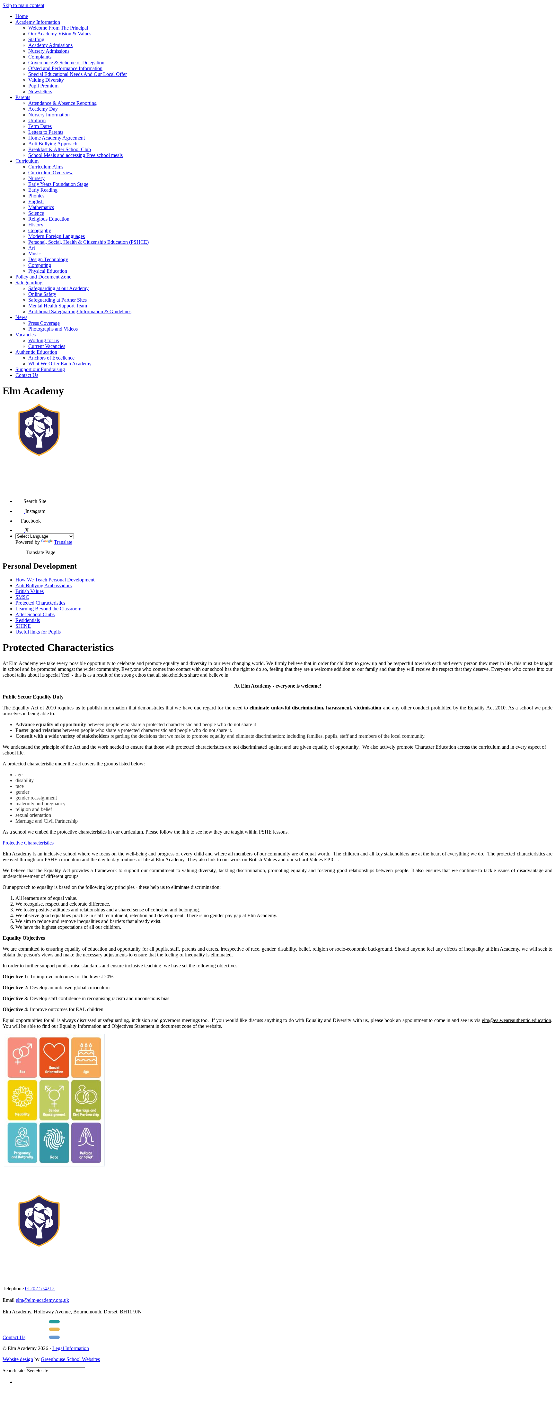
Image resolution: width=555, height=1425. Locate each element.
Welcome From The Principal (58, 28)
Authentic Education (36, 352)
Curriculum (27, 161)
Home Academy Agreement (56, 138)
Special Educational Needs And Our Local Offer (77, 74)
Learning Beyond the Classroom (48, 608)
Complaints (39, 56)
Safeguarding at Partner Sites (57, 300)
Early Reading (42, 190)
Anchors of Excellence (51, 358)
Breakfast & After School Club (59, 149)
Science (36, 213)
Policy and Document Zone (43, 276)
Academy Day (43, 109)
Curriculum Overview (50, 172)
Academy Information (37, 22)
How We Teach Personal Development (54, 579)
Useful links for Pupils (38, 632)
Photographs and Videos (53, 329)
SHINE (23, 626)
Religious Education (48, 219)
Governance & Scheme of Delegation (66, 62)
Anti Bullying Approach (52, 143)
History (35, 224)
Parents (22, 97)
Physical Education (47, 271)
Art (31, 248)
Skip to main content (23, 5)
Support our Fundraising (40, 369)
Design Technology (48, 259)
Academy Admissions (50, 45)
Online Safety (42, 294)
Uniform (37, 120)
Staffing (36, 39)
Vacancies (25, 334)
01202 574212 (40, 1288)
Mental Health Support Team (57, 305)
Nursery (36, 178)
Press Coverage (44, 323)
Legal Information (70, 1348)
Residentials (27, 620)
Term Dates (40, 126)
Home (21, 16)
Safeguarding (28, 282)
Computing (39, 265)
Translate (63, 542)
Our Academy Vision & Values (59, 33)
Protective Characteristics (28, 842)
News (21, 317)
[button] (19, 499)
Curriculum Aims (45, 166)
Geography (39, 230)
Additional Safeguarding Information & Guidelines (79, 311)
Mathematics (41, 207)
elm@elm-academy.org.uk (42, 1300)
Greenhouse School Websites (70, 1359)
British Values (29, 591)
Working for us (43, 340)
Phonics (36, 195)
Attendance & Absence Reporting (62, 103)
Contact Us (26, 375)
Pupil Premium (43, 85)
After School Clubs (35, 614)
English (36, 201)
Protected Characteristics (40, 603)
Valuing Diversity (46, 80)
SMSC (22, 597)
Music (34, 253)
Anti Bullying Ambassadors (43, 585)
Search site (13, 1370)
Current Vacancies (46, 346)
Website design (18, 1359)
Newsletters (40, 91)
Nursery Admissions (48, 51)
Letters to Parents (45, 132)
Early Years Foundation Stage (58, 184)
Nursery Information (49, 114)
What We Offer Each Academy (60, 363)
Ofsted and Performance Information (65, 68)
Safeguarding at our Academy (58, 288)
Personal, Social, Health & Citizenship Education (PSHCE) (88, 242)
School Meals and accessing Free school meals (75, 155)
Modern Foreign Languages (56, 236)
